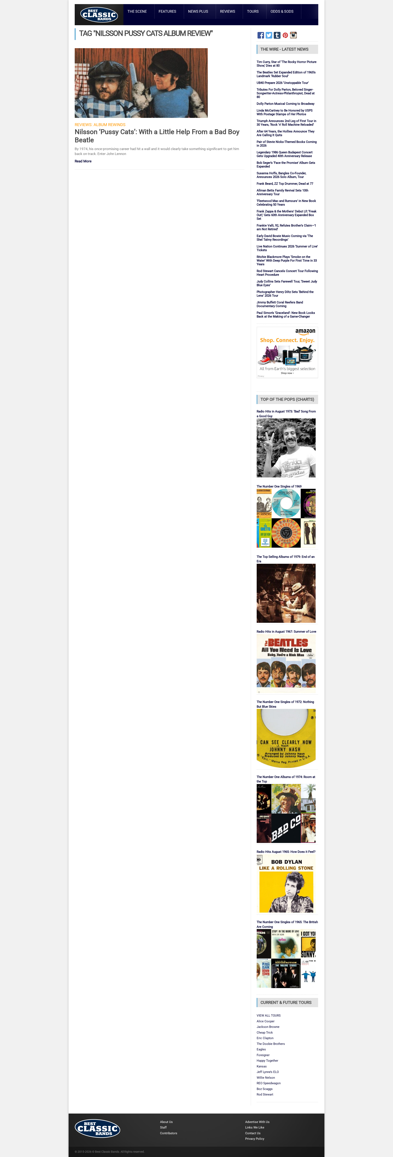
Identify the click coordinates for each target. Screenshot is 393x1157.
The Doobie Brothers (271, 1044)
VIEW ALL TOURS (269, 1015)
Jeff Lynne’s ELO (268, 1072)
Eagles (261, 1049)
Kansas (262, 1066)
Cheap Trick (265, 1032)
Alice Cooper (265, 1021)
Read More (83, 161)
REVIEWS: (84, 124)
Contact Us (253, 1133)
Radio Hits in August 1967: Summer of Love (286, 631)
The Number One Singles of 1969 (279, 486)
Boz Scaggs (265, 1089)
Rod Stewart (265, 1094)
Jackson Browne (268, 1027)
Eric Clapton (265, 1038)
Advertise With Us (257, 1122)
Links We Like (254, 1127)
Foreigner (263, 1055)
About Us (166, 1122)
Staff (163, 1127)
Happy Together (267, 1060)
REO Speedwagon (269, 1083)
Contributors (168, 1133)
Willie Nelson (266, 1078)
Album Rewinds (109, 124)
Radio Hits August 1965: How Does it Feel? (286, 852)
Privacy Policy (254, 1139)
